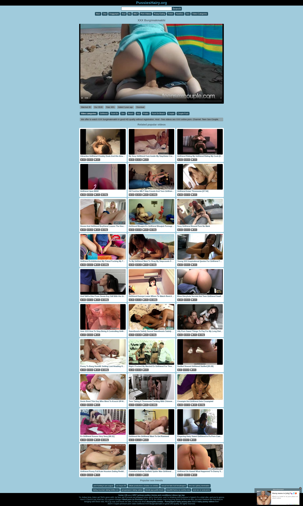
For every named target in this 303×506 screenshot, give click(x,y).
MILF (136, 14)
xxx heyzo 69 (121, 486)
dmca (174, 495)
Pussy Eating (159, 14)
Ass (138, 114)
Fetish (170, 14)
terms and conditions (161, 495)
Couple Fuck (183, 114)
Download (140, 107)
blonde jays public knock (154, 490)
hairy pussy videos (206, 502)
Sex (187, 14)
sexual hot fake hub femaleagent (173, 486)
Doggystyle (114, 14)
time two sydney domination (199, 486)
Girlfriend (104, 114)
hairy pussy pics (184, 502)
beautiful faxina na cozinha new (178, 490)
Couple (171, 114)
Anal (124, 14)
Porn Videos (146, 14)
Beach (130, 114)
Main (98, 14)
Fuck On (114, 114)
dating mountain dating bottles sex (106, 490)
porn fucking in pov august (103, 486)
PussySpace (170, 502)
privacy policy (144, 495)
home (121, 495)
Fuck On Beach (158, 114)
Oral (105, 14)
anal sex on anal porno (201, 490)
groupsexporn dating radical (132, 490)
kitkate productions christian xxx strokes (143, 486)
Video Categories (199, 14)
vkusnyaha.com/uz (154, 502)
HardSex (179, 14)
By (129, 14)
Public (146, 114)
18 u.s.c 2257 (131, 495)
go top (182, 495)
